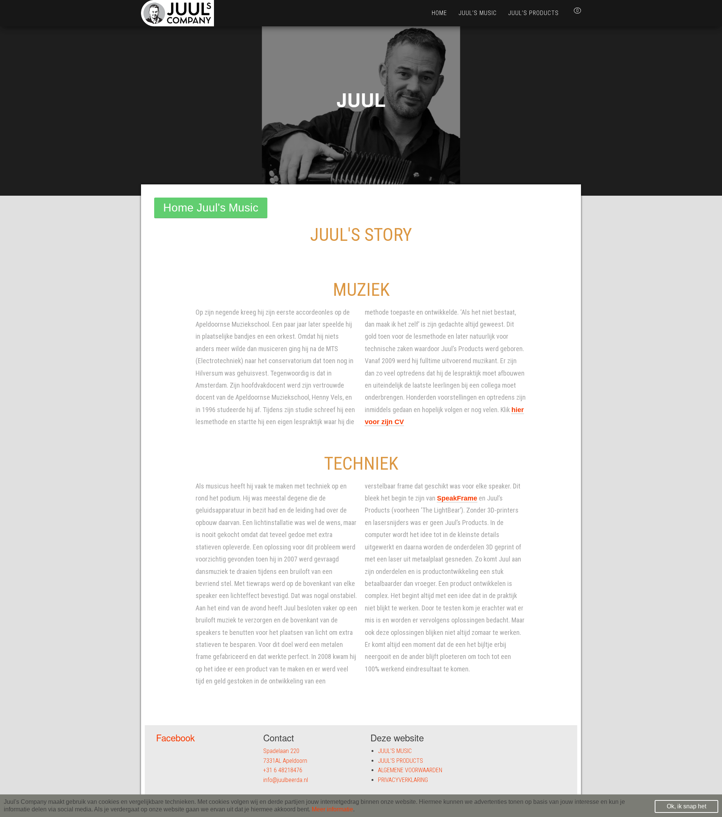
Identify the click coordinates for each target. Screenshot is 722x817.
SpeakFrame (457, 498)
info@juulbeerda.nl (285, 780)
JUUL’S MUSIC (477, 13)
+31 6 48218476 (282, 770)
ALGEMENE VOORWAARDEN (410, 770)
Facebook (175, 737)
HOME (439, 13)
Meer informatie (332, 809)
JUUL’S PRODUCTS (533, 13)
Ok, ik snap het (686, 806)
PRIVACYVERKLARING (403, 780)
